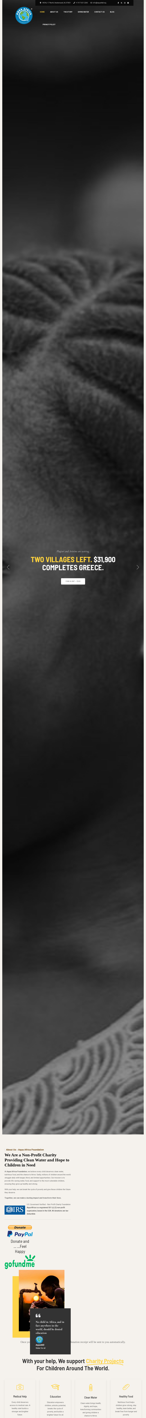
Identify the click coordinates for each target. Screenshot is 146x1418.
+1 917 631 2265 (82, 3)
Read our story (73, 581)
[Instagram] (124, 3)
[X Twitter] (121, 3)
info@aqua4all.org (99, 3)
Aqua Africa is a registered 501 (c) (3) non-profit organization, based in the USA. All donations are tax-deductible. (48, 1210)
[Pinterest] (128, 3)
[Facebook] (118, 3)
